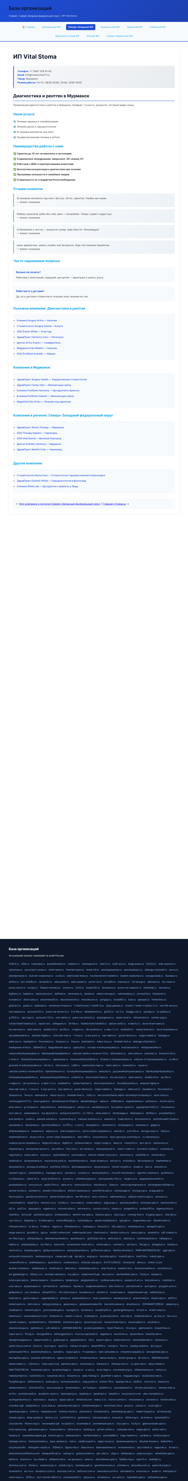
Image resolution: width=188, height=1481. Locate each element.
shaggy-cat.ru (133, 1011)
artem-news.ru (157, 1310)
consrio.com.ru (101, 1208)
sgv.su (44, 1232)
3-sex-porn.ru (92, 1035)
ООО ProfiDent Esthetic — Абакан (36, 353)
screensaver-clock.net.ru (80, 1244)
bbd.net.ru (70, 1268)
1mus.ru (75, 1041)
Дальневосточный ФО (67, 36)
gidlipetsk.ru (15, 1292)
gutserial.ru (84, 1417)
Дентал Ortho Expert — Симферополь (39, 342)
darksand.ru (88, 1041)
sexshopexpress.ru (111, 969)
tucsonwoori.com (131, 1393)
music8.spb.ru (126, 1256)
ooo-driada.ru (32, 1292)
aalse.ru (104, 1101)
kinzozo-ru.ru (48, 1202)
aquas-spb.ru (66, 1399)
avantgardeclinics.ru (20, 1399)
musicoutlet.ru (57, 1429)
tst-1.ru (120, 1011)
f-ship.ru (45, 1226)
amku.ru (89, 1459)
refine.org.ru (132, 1417)
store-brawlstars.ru (167, 1029)
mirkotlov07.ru (36, 1387)
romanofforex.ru (18, 1262)
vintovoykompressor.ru (133, 1184)
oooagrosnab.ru (154, 975)
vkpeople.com (49, 1411)
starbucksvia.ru (44, 993)
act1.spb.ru (151, 1286)
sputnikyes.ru (77, 1238)
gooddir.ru (32, 1232)
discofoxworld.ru (69, 999)
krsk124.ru (142, 1256)
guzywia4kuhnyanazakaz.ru (128, 1071)
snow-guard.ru (41, 1101)
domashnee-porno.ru (37, 1148)
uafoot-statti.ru (117, 1023)
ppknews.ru (37, 1327)
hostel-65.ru (93, 987)
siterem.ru (102, 1292)
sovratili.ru (110, 981)
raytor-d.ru (44, 1023)
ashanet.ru (110, 1118)
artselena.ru (103, 1477)
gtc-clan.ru (103, 1453)
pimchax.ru (151, 1053)
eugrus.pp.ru (111, 1202)
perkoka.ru (151, 1101)
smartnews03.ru (49, 999)
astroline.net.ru (134, 1286)
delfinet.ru (60, 993)
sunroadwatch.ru (123, 1387)
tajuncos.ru (52, 1131)
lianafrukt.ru (100, 1393)
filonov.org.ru (32, 1423)
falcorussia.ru (16, 1196)
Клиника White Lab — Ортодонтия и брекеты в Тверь (47, 486)
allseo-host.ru (123, 1017)
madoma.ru (37, 1131)
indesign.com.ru (17, 1441)
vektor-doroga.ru (105, 993)
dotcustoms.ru (143, 1118)
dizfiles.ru (151, 1113)
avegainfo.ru (130, 1208)
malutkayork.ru (136, 1226)
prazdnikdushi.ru (56, 963)
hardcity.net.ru (154, 1333)
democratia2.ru (17, 1363)
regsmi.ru (57, 1226)
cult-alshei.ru (53, 1327)
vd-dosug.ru (138, 981)
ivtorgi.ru (113, 1345)
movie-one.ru (167, 1101)
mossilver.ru (57, 1280)
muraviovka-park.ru (55, 1160)
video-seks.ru (112, 1065)
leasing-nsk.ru (123, 1381)
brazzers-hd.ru (167, 1053)
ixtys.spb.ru (122, 1423)
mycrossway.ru (55, 1387)
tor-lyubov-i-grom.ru (122, 1107)
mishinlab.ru (150, 987)
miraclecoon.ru (89, 999)
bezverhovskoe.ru (114, 1304)
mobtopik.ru (91, 1316)
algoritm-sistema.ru (148, 1172)
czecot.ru (140, 1405)
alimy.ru (141, 1262)
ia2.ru (12, 1208)
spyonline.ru (54, 1262)
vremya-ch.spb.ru (79, 1345)
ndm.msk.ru (33, 1304)
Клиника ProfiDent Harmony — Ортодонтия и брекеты (48, 390)
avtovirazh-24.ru (113, 1405)
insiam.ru (116, 1208)
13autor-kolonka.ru (50, 987)
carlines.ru (65, 1286)
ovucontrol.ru (100, 1136)
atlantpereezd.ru (18, 975)
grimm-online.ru (106, 1429)
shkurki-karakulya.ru (79, 1190)
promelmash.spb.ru (103, 1423)
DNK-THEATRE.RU (19, 1369)
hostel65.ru (120, 999)
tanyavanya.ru (102, 1166)
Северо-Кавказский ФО (120, 36)
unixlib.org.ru (66, 1465)
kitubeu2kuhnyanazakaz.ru (36, 1059)
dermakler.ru (127, 1471)
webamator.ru (31, 1113)
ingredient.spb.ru (136, 1477)
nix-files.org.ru (17, 1238)
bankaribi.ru (129, 1065)
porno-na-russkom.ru (129, 987)
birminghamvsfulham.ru (161, 1184)
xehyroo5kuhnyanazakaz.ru (24, 1053)
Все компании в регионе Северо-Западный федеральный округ (59, 503)
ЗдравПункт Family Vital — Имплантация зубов (44, 385)
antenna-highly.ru (41, 1035)
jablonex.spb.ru (69, 1363)
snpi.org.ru (120, 1214)
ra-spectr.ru (67, 1423)
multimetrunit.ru (143, 1316)
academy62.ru (103, 1310)
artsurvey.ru (143, 1471)
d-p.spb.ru (73, 1274)
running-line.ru (136, 1214)
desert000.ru (98, 1345)
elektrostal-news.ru (77, 975)
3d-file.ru (73, 1023)
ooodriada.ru (84, 1423)
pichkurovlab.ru (83, 1142)
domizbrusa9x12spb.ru (166, 1118)
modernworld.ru (89, 1357)
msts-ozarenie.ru (102, 1298)
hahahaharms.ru (93, 1011)
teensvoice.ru (160, 1142)
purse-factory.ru (128, 1035)
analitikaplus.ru (37, 1262)
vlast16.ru (14, 1214)
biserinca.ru (15, 1316)
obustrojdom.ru (136, 1322)
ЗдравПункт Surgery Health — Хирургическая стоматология (52, 379)
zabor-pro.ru (16, 1333)
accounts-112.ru (44, 1017)
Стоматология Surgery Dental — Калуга (40, 326)
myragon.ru (72, 1310)
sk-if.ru (12, 1393)
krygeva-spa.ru (154, 1214)
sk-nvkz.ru (144, 1357)
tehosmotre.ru (141, 1017)
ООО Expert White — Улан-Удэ (34, 331)
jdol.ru (148, 1166)
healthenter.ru (163, 1160)
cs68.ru (75, 1065)
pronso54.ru (143, 993)
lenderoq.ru (72, 1280)
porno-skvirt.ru (17, 987)
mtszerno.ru (73, 1375)
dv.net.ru (173, 1447)
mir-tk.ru (48, 1065)
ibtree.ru (33, 1465)
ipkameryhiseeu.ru (41, 1351)
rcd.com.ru (150, 1381)
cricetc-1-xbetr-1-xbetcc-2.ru (141, 1005)
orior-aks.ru (15, 1286)
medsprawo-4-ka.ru (20, 1047)
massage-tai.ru (54, 1172)
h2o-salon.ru (119, 1226)
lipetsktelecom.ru (55, 1071)
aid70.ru (172, 1298)
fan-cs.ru (172, 1316)
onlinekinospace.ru (85, 1178)
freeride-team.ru (75, 969)
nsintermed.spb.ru (92, 1405)
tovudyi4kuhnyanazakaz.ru (82, 1071)
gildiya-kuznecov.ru (54, 1250)
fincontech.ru (46, 1041)
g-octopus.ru (31, 1107)
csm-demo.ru (63, 1017)
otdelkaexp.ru (39, 1268)
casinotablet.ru (61, 1154)
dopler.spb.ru (158, 1298)
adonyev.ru (153, 981)
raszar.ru (142, 1065)
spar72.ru (141, 1459)
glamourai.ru (145, 1327)
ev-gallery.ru (164, 1011)
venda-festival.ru (145, 1029)
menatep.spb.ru (83, 1465)
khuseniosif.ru (101, 1411)
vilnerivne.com (84, 1399)
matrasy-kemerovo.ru (90, 1118)
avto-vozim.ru (100, 1196)
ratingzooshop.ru (51, 1304)
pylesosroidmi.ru (85, 1453)
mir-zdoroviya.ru (68, 1292)
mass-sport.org (50, 1363)
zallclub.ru (129, 1238)
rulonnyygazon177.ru (20, 1101)
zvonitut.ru (84, 1172)
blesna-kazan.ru (39, 1280)
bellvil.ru (13, 1459)
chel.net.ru (170, 1214)
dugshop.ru (30, 1220)
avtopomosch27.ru (70, 1113)
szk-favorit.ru (50, 1286)
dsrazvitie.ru (136, 1333)
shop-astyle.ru (35, 1417)
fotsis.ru (144, 1274)
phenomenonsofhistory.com (24, 1453)
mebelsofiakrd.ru (18, 1375)
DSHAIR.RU (54, 1322)
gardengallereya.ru (123, 1310)
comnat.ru (118, 1244)
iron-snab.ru (77, 1202)
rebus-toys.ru (104, 1041)
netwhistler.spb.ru (164, 1453)
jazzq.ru (128, 1405)
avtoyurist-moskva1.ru (21, 1256)
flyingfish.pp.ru (17, 1381)
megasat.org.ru (131, 1375)
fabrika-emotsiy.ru (123, 1250)
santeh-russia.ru (17, 1322)
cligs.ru (115, 1453)
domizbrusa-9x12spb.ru (65, 1101)
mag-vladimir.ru (129, 1435)
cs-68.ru (173, 1059)
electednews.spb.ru (106, 1459)
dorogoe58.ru (44, 1333)
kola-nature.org (17, 1429)
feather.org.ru (126, 1459)
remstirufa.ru (158, 1154)
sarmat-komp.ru (18, 1190)
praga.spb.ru (156, 1190)
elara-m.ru (66, 1184)
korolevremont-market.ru (104, 975)
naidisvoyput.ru (86, 1441)
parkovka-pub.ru (161, 1465)
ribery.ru (165, 1131)
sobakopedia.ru (29, 1244)
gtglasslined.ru (78, 1339)
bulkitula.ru (41, 1005)
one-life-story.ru (169, 1005)
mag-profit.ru (90, 1381)
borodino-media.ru (147, 1148)
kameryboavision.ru (78, 1250)
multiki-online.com (60, 1232)
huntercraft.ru (168, 1399)
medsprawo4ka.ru (151, 1047)
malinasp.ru (89, 1226)
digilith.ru (67, 1142)
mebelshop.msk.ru (89, 1268)
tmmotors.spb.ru (72, 1322)
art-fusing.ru (89, 1387)
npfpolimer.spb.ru (157, 1477)
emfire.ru (14, 981)
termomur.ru (126, 1154)
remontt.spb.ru (33, 1310)
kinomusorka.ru (83, 1184)
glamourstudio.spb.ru (154, 1423)
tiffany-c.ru (36, 1274)
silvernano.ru (75, 993)
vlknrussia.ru (62, 1065)
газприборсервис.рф (34, 1435)
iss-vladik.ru (40, 1459)
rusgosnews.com (142, 1220)
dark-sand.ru (34, 1029)
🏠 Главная (28, 27)
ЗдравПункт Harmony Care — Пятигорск (40, 337)
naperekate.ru (60, 1059)
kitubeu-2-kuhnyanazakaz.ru (116, 1059)
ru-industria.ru (16, 1178)
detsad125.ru (49, 1292)
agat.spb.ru (169, 1250)
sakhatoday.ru (35, 1238)
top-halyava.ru (17, 1011)
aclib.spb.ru (52, 1381)
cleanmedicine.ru (18, 1136)
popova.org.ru (145, 1453)
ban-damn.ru (109, 1035)
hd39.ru (137, 1381)
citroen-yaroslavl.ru (145, 1387)
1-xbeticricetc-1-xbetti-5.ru (89, 1005)
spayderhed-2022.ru (147, 1107)
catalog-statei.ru (139, 1345)
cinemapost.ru (89, 963)
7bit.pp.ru (144, 1244)
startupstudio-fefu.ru (110, 1178)
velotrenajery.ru (126, 993)
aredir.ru (156, 1471)
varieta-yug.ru (159, 1017)
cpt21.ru (21, 1208)
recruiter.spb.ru (108, 1256)
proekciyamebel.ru (94, 1327)
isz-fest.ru (46, 1244)
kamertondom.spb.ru (61, 1196)
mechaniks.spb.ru (40, 1369)
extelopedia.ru (62, 1214)
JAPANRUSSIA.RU (72, 1327)
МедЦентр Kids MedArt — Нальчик (37, 348)
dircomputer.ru (145, 1160)
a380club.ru (117, 1101)
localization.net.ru (152, 1375)
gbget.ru (155, 1125)
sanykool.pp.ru (48, 1465)
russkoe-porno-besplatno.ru (24, 1142)
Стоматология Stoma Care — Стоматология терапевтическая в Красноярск (61, 475)
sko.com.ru (108, 1274)
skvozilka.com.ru (140, 1465)
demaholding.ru (89, 1101)
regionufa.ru (15, 1154)
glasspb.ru (143, 999)
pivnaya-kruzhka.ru (37, 1166)
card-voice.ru (161, 1095)
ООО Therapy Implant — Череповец (37, 432)
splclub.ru (119, 1131)
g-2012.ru (14, 1017)
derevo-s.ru (51, 1417)
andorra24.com (122, 1339)
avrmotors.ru (164, 1268)
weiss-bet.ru (31, 1154)
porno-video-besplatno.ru (61, 1136)
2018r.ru (30, 1477)
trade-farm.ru (125, 1118)
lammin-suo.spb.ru (83, 1214)
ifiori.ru (124, 1345)
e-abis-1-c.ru (111, 1029)
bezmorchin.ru (169, 1202)
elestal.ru (89, 993)
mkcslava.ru (100, 1184)
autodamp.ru (16, 1125)
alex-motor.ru (116, 1286)
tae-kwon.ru (84, 1208)
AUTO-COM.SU (112, 1262)
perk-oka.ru (15, 1107)
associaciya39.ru (129, 1202)
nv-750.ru (88, 1113)
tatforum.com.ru (86, 1471)
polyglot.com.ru (167, 1286)
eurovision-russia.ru (35, 969)
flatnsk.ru (78, 1286)
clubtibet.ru (168, 1280)
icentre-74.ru (107, 1381)
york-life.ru (133, 1131)
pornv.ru (173, 969)
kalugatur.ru (158, 1244)
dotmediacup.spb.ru (122, 1411)
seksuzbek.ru (61, 981)
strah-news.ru (56, 969)
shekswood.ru (73, 1435)
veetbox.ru (73, 963)
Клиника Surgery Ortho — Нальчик (37, 320)
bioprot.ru (163, 1381)
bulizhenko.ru (37, 1375)
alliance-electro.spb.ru (140, 1196)
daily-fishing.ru (90, 1375)
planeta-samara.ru (47, 1118)
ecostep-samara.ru (55, 1274)
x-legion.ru (78, 1029)
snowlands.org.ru (122, 1369)
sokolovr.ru (160, 1166)
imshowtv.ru (56, 1316)
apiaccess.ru (70, 1304)
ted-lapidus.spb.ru (19, 1357)
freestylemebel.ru (38, 1441)
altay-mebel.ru (156, 1363)
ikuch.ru (37, 1345)
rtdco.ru (90, 1095)
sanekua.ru (85, 1393)
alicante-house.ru (148, 1441)
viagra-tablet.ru (147, 1035)
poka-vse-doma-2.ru (57, 1011)
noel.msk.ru (39, 1399)
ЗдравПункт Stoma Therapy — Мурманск (40, 427)
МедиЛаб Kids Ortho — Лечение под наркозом (44, 401)
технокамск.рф (50, 1423)
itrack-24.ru (92, 969)
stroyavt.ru (161, 1196)
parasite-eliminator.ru (43, 1357)
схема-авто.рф (63, 1256)
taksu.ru (117, 1142)
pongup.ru (105, 999)
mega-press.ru (136, 963)
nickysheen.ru (136, 1399)
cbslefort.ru (105, 1387)
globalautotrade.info (90, 1304)
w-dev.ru (33, 1226)
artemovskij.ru (141, 1298)
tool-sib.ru (126, 1316)
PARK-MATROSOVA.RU (148, 1250)
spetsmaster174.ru (19, 1351)
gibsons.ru (89, 1477)
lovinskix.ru (15, 999)
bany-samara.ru (58, 1441)
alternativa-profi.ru (107, 1471)
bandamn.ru (30, 1041)
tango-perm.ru (17, 1232)
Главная (13, 16)
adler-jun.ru (15, 1041)
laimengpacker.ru (63, 1333)
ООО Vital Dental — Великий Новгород (39, 438)
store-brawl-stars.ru (153, 1023)
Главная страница (114, 503)
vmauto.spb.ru (17, 1417)
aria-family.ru (16, 1118)
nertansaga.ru (120, 1113)
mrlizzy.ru (161, 1369)
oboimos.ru (161, 1339)
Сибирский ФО (158, 27)
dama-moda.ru (108, 1357)
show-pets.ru (31, 999)
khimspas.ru (169, 1471)
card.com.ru (15, 1250)
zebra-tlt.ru (33, 1178)
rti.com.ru (141, 1310)
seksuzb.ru (105, 1071)
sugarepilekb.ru (49, 1298)
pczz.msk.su (49, 1405)
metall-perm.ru (17, 1304)
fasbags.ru (164, 1035)
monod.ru (117, 1417)
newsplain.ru (93, 1125)
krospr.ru (33, 987)
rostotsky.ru (166, 1148)
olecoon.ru (124, 981)
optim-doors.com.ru (20, 1345)
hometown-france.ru (60, 1005)
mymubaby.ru (85, 1220)
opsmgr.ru (149, 1011)
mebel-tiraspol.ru (145, 1411)
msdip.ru (138, 1166)
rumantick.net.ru (56, 1375)
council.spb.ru (117, 1292)
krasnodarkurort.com (35, 1316)
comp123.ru (130, 1142)
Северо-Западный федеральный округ (39, 16)
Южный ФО (93, 36)
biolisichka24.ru (100, 1172)
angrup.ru (92, 1256)
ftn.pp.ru (29, 1333)
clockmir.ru (152, 1399)
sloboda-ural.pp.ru (91, 1262)
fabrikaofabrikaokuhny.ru (160, 1071)
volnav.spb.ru (103, 1244)
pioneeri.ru (35, 1190)
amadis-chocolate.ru (54, 1190)
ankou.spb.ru (138, 1232)
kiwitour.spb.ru (161, 1435)
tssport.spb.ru (104, 1339)
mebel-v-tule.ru (73, 1316)
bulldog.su (89, 1429)
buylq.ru (52, 1399)
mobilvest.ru (56, 1268)
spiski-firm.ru (51, 1184)
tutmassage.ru (122, 1190)
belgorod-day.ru (51, 1142)
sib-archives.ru (94, 1029)
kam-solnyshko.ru (108, 1351)
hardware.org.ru (44, 1256)
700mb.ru (57, 1447)
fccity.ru (135, 1423)
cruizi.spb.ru (155, 1405)
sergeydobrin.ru (89, 1280)
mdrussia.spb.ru (101, 1417)
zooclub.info (16, 1423)
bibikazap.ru (128, 1453)
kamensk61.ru (162, 1417)
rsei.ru (72, 1441)
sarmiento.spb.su (43, 1214)
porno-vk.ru (95, 981)
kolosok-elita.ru (66, 1208)
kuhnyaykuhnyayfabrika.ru (54, 1077)
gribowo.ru (15, 1005)
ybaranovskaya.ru (18, 1327)
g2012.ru (109, 1011)
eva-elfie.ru (57, 1148)
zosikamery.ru (71, 1262)
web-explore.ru (166, 963)
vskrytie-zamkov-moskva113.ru (26, 1071)
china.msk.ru (74, 1429)
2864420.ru (39, 1047)
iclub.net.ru (15, 1298)
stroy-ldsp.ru (104, 1369)
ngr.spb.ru (124, 1220)
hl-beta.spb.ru (46, 1220)
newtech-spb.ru (17, 1172)
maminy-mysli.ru (68, 1411)
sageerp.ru (106, 1333)
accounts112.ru (35, 1011)
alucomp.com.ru (66, 1471)
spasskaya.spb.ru (18, 1411)
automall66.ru (110, 1435)
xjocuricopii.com (93, 1322)
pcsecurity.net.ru (109, 1316)
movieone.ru (168, 1107)
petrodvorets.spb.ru (69, 1405)
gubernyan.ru (60, 1339)
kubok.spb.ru (157, 1256)
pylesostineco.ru (81, 1298)
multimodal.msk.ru (147, 1238)
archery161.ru (147, 1208)
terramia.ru (87, 1310)
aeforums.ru (114, 1238)
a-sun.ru (89, 1369)
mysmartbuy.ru (67, 1118)
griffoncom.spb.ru (101, 1250)
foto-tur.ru (72, 1148)
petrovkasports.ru (70, 1131)
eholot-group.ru (127, 1357)
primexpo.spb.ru (150, 1202)
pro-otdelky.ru (29, 981)
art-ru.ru (28, 1471)
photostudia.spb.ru (53, 1310)
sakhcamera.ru (118, 1196)
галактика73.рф (90, 1274)
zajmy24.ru (79, 1047)
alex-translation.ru (153, 1393)
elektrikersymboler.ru (56, 1238)
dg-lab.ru (80, 1256)
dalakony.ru (172, 1304)
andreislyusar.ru (66, 1107)
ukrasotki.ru (45, 981)
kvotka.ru (63, 1202)
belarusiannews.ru (106, 1447)
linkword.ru (103, 1363)
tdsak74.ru (33, 1202)
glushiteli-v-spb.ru (111, 1375)
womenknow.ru (126, 1447)
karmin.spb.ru (55, 1435)
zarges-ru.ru (130, 1178)
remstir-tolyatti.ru (121, 1166)
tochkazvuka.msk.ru (111, 1280)
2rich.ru (79, 987)
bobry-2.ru (100, 1399)
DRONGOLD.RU (160, 1357)
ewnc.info (59, 1244)
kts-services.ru (17, 1029)
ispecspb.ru (34, 1208)
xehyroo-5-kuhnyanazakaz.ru (150, 1059)
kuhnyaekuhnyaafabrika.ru (23, 1077)
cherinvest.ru (101, 1232)
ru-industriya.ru (150, 1136)
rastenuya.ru (15, 969)
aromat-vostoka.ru (19, 1268)
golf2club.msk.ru (96, 1238)
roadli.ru (30, 1118)
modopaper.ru (125, 1125)
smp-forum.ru (108, 1268)
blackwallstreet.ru (143, 1339)
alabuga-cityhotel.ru (156, 969)
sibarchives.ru (48, 1107)
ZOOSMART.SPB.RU (153, 1304)
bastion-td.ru (125, 1268)
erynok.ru (68, 1178)
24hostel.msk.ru (17, 1226)
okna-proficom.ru (51, 1178)
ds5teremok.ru (35, 1381)
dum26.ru (58, 1351)
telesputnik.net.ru (51, 1453)
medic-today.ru (102, 1142)
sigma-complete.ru (67, 1357)
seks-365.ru (84, 1136)
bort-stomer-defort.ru (49, 1477)
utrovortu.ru (35, 1184)
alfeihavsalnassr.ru (19, 1131)
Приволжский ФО (110, 27)
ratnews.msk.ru (166, 1387)
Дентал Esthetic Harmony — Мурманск (39, 443)
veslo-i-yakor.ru (126, 1148)
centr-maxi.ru (16, 1477)
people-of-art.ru (134, 1280)
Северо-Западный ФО (80, 27)
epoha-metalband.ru (106, 1220)
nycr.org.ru (50, 1345)
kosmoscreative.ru (145, 1268)
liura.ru (132, 999)
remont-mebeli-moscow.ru (103, 1154)
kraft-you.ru (119, 963)
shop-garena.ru (114, 1005)
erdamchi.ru (15, 1160)
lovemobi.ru (15, 1471)
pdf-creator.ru (169, 1232)
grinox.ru (65, 1298)
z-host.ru (14, 1059)
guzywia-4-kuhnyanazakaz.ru (25, 1065)
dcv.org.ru (156, 1345)
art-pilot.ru (119, 1477)
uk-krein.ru (146, 1417)
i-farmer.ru (34, 1363)
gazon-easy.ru (31, 1298)
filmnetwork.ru (72, 1226)
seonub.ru (70, 1172)
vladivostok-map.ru (92, 1065)
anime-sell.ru (159, 1429)
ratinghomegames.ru (20, 1339)
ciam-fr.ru (105, 963)
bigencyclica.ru (164, 1208)
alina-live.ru (87, 1447)
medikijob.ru (15, 1310)
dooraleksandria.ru (19, 1035)
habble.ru (28, 993)
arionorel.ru (85, 1411)
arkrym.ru (115, 1160)
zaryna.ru (45, 1154)
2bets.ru (113, 1184)
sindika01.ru (127, 1029)
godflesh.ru (167, 1172)
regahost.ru (49, 1208)
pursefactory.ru (100, 1107)
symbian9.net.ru (37, 1322)
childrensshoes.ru (143, 1369)
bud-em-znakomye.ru (41, 975)
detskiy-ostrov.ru (119, 1232)
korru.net (26, 1214)
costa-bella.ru (93, 1202)
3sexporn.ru (62, 1041)
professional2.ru (72, 1477)
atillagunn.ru (59, 1023)
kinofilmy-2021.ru (59, 1166)
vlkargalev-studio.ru (39, 1447)
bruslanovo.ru (86, 1292)
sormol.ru (68, 987)
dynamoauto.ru (32, 1286)
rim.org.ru (131, 1327)
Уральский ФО (134, 27)
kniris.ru (34, 1411)
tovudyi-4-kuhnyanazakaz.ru (103, 1047)
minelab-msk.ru (122, 1041)
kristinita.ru (129, 1160)
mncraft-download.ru (123, 1172)
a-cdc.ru (60, 975)
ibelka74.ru (167, 1441)
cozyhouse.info (17, 1447)
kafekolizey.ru (157, 1292)
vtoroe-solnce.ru (117, 1399)
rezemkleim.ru (36, 1172)
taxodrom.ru (121, 1333)
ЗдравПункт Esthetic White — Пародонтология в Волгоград (51, 480)
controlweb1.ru (17, 1202)
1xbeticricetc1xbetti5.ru (94, 1023)
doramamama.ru (33, 1160)
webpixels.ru (33, 1405)
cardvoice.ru (109, 1125)
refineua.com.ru (119, 1363)
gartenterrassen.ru (105, 1465)
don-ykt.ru (145, 1142)
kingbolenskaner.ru (96, 1286)
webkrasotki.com (82, 1232)
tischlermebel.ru (92, 1435)
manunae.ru (142, 1125)
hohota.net (129, 1262)
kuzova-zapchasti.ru (86, 1333)
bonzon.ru (25, 1459)
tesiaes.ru (172, 1244)
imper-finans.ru (115, 1327)
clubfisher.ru (142, 1154)
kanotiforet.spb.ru (102, 1190)
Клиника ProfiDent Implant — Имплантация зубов (45, 396)
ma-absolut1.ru (49, 1113)
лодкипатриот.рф (137, 1292)
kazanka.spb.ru (32, 1250)
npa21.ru (62, 1345)
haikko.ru (14, 1244)
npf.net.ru (131, 1244)
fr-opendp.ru (89, 1351)
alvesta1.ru (153, 1232)
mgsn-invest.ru (106, 1441)
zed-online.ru (135, 1053)
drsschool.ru (133, 1304)
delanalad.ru (137, 1113)
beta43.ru (114, 1393)
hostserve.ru (108, 987)
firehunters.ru (159, 999)
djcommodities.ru (51, 1125)
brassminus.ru (162, 1327)
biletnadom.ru (118, 1053)
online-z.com (155, 1262)
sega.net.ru (160, 1447)
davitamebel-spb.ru (127, 1274)
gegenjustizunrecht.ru (151, 1178)
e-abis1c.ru (134, 1023)
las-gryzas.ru (75, 1459)
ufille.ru (25, 963)
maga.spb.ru (143, 1429)
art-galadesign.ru (18, 1274)
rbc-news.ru (168, 981)
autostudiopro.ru (133, 969)
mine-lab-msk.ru (62, 1035)
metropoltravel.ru (105, 1148)
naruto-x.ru (83, 1107)
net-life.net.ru (82, 1196)
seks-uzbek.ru (79, 981)
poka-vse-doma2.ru (84, 1017)
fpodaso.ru (171, 975)
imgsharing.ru (16, 1148)
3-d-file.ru (76, 1011)
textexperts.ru (17, 1166)
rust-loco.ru (15, 1220)
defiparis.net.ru (57, 1459)
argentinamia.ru (134, 1101)
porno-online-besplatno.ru (97, 1131)
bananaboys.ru (69, 1393)
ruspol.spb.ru (73, 1351)
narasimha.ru (32, 1125)
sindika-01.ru (50, 1029)
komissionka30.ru (70, 1381)
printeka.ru (123, 1465)
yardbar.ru (145, 1435)
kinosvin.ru (103, 1226)
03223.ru (14, 963)
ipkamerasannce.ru (126, 1441)
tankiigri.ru (155, 1459)
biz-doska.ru (87, 1148)
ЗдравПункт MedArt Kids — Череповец (39, 449)
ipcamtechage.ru (61, 1369)
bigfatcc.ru (15, 993)
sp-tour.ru (159, 1316)
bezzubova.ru (152, 1280)
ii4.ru (91, 1339)
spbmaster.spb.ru (37, 1429)
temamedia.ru (72, 1387)
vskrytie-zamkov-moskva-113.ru (90, 1053)
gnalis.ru (27, 1005)
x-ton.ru (79, 1125)
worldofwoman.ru (78, 1160)
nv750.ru (68, 1125)
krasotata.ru (38, 963)
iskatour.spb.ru (103, 1214)
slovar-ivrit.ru (37, 1136)
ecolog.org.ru (139, 1190)
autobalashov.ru (17, 1184)
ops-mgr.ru (28, 1017)
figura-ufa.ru (72, 1447)
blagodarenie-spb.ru (59, 1047)
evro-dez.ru (15, 1113)
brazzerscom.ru (130, 1047)
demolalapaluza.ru (82, 1166)
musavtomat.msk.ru (115, 1322)
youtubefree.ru (167, 1113)
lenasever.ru (159, 993)
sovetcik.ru (153, 1322)
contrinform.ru (68, 1417)
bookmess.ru (87, 1363)
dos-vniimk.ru (144, 1447)
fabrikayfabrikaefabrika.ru (56, 1053)
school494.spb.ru (65, 1220)
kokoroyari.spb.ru (18, 1280)
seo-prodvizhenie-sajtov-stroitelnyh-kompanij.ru (124, 1095)
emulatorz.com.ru (45, 1471)
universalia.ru (78, 1154)
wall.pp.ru (68, 1453)
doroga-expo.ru (149, 1131)
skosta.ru (78, 1369)
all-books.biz (164, 1411)
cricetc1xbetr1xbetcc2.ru (22, 1023)
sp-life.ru (64, 1029)
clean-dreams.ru (99, 1160)
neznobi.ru (164, 987)
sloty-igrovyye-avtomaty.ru (125, 1136)
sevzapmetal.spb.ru (157, 1351)
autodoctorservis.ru (37, 1196)
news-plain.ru (103, 1113)
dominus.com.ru (17, 1465)
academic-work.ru (48, 1393)
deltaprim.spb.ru (156, 1226)
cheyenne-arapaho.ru (132, 1351)
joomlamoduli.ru (27, 1393)
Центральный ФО (51, 27)
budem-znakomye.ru (131, 975)
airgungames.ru (105, 1017)
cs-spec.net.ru (138, 1363)
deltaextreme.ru (17, 1387)
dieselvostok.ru (161, 1220)
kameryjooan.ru (122, 1298)
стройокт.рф (16, 1405)
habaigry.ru (165, 1238)
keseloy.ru (14, 1435)
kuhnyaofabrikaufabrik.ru (84, 1059)
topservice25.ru (42, 1339)
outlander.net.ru (125, 1429)
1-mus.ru (78, 1035)
